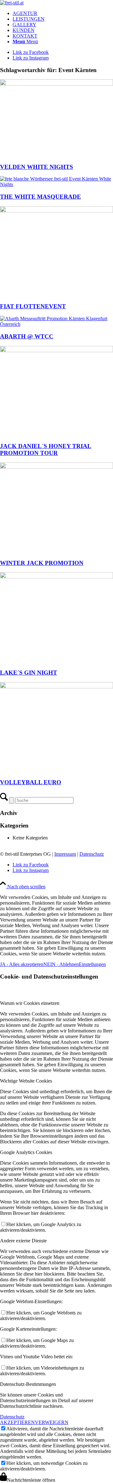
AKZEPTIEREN (17, 1422)
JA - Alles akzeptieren (21, 964)
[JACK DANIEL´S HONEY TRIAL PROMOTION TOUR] (56, 350)
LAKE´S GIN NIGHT (28, 672)
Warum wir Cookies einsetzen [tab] (29, 1003)
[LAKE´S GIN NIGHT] (56, 576)
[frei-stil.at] (12, 2)
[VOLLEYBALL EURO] (56, 686)
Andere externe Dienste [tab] (23, 1240)
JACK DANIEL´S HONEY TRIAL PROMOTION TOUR (45, 449)
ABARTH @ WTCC (26, 336)
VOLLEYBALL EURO (30, 782)
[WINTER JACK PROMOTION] (56, 467)
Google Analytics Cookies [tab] (26, 1152)
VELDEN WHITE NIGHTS (36, 167)
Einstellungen (92, 964)
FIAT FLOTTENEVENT (33, 306)
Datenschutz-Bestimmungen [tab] (28, 1384)
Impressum (65, 854)
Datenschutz (91, 854)
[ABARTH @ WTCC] (56, 324)
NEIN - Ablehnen (61, 964)
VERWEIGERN (51, 1422)
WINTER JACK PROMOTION (41, 563)
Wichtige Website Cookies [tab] (26, 1081)
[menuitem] (63, 13)
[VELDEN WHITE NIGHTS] (56, 83)
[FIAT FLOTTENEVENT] (56, 210)
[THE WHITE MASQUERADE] (56, 184)
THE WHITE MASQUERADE (40, 196)
